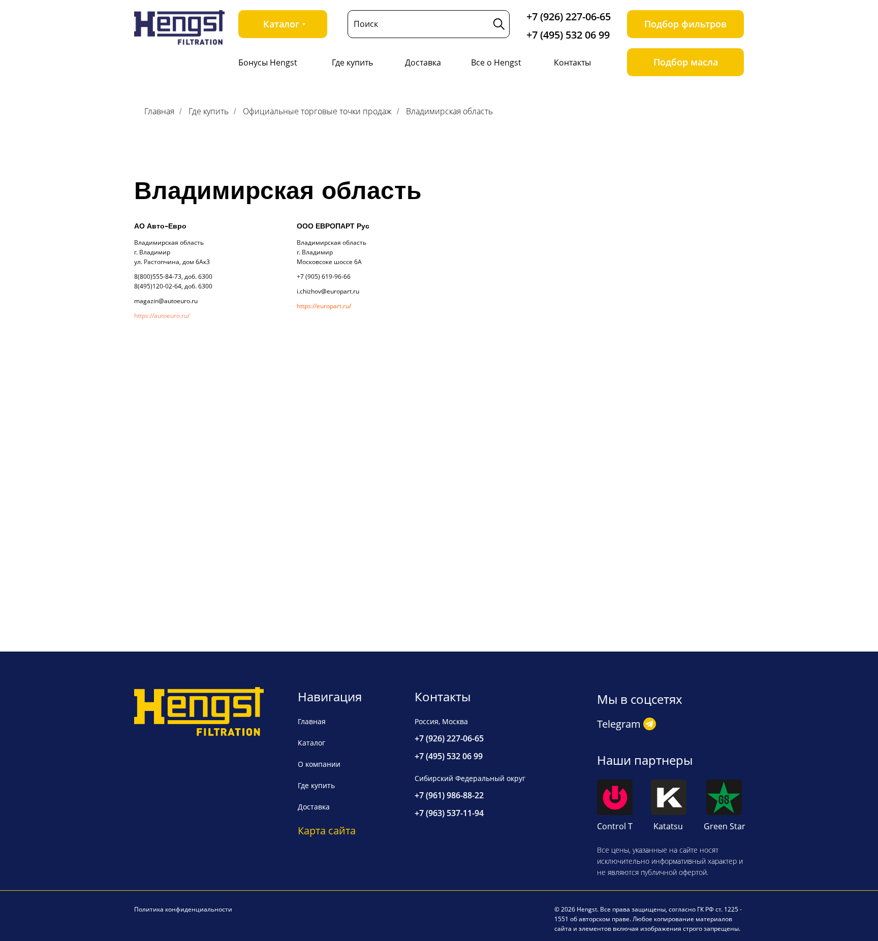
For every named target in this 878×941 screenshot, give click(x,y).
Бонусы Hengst (267, 62)
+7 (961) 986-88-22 (449, 795)
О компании (319, 764)
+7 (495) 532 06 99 (568, 35)
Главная (159, 111)
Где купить (352, 62)
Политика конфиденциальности (183, 909)
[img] (179, 27)
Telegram (619, 724)
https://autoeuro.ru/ (162, 315)
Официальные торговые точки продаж (317, 111)
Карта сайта (327, 830)
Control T (615, 826)
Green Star (724, 826)
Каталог (311, 743)
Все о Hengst (496, 62)
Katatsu (668, 826)
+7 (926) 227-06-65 (568, 16)
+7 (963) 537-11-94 (449, 813)
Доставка (423, 62)
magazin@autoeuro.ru (166, 301)
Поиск (366, 23)
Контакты (572, 62)
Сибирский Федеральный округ (470, 778)
